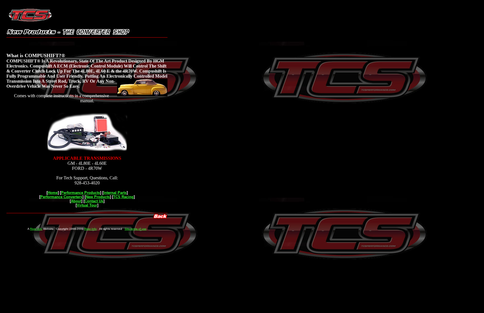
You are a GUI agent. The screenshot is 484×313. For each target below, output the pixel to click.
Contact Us (94, 201)
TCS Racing (123, 197)
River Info (36, 228)
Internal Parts (115, 193)
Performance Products (80, 193)
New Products (98, 197)
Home (53, 193)
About (76, 201)
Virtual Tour (87, 205)
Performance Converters (61, 197)
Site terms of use (135, 228)
